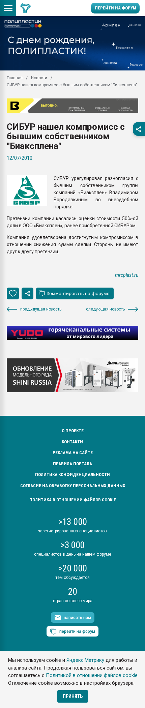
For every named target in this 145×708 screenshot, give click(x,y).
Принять (73, 696)
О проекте (73, 430)
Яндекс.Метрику (85, 660)
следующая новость (105, 309)
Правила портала (72, 463)
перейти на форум (77, 631)
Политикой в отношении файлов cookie (92, 675)
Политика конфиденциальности (72, 474)
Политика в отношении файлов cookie (72, 499)
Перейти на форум (115, 7)
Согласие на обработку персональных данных (72, 485)
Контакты (72, 441)
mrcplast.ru (126, 275)
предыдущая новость (40, 309)
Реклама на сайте (73, 452)
